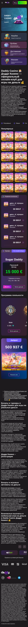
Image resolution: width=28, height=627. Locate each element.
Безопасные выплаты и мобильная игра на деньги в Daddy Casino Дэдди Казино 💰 (15, 398)
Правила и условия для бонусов (14, 557)
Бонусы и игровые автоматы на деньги (15, 395)
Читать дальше (19, 286)
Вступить (7, 286)
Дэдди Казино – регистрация (12, 394)
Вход (15, 2)
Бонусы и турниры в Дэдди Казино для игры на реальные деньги (15, 392)
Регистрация (22, 2)
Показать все (14, 374)
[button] (2, 19)
